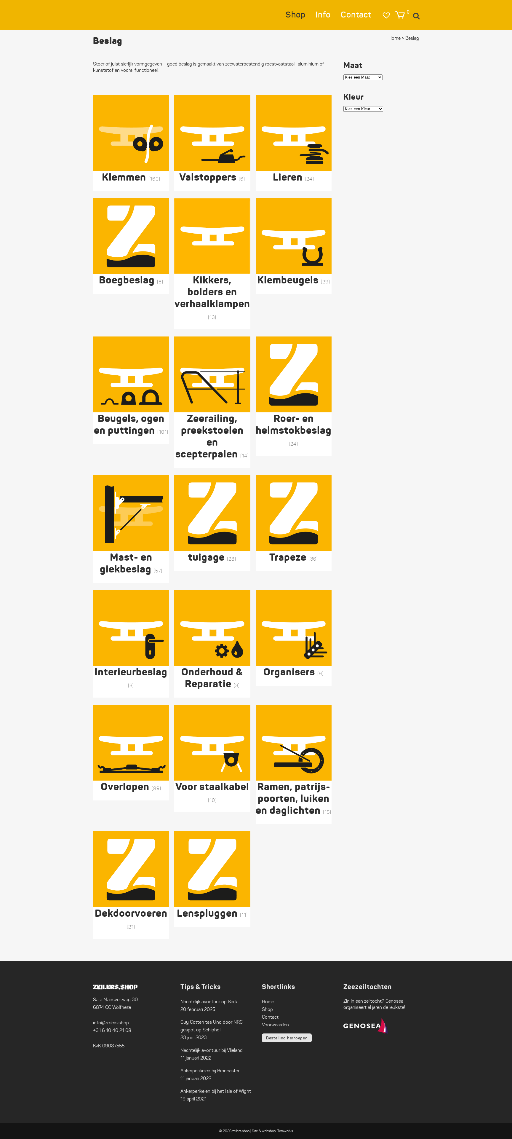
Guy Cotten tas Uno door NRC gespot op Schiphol (211, 1026)
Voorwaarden (275, 1025)
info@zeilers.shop (111, 1022)
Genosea (394, 1001)
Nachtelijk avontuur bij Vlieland (211, 1050)
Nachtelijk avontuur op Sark (208, 1001)
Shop (267, 1009)
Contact (270, 1017)
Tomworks (285, 1131)
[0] (400, 15)
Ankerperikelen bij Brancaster (209, 1070)
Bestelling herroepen (287, 1038)
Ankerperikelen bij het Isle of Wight (215, 1091)
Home (394, 38)
